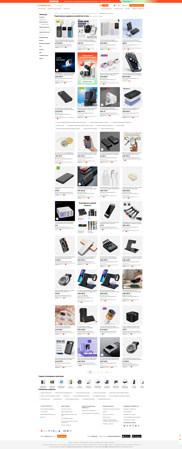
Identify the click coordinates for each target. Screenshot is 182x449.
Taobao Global (97, 442)
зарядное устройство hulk (46, 392)
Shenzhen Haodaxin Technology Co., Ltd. (109, 264)
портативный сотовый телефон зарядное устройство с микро (80, 125)
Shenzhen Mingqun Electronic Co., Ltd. (86, 48)
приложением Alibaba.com (114, 436)
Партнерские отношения (129, 419)
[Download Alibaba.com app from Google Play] (136, 436)
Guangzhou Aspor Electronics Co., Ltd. (63, 46)
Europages (111, 442)
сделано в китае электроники (100, 392)
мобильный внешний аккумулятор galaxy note (122, 122)
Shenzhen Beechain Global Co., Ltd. (85, 300)
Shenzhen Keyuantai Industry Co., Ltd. (63, 81)
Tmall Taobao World (84, 442)
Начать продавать (128, 411)
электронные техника (45, 399)
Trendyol (106, 442)
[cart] (119, 5)
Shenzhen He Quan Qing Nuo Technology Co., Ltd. (132, 48)
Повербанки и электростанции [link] (106, 13)
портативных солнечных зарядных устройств (119, 392)
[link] (180, 435)
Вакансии (43, 417)
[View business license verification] (104, 447)
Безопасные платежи (66, 409)
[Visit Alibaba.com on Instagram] (133, 426)
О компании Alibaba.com (46, 406)
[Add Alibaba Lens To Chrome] (61, 436)
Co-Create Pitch (44, 411)
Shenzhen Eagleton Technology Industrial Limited (132, 332)
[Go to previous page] (87, 372)
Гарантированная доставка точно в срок (69, 415)
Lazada (91, 442)
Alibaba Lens (48, 436)
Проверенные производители (89, 410)
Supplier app (94, 436)
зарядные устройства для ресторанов (105, 125)
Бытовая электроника (65, 13)
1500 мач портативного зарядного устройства (50, 395)
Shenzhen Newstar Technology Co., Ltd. (64, 162)
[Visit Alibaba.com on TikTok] (138, 426)
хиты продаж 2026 (58, 399)
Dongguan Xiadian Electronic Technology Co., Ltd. (65, 117)
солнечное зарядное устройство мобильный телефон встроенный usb (71, 122)
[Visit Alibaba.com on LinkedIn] (127, 426)
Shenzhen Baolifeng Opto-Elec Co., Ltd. (108, 160)
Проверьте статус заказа (129, 414)
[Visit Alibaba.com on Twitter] (130, 426)
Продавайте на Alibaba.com (130, 409)
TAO (102, 442)
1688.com (76, 442)
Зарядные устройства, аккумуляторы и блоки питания (84, 13)
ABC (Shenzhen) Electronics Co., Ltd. (130, 299)
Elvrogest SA (125, 79)
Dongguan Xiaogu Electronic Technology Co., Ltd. (110, 228)
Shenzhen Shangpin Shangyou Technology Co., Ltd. (132, 159)
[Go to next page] (110, 372)
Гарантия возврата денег (67, 411)
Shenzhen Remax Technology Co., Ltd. (130, 116)
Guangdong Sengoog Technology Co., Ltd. (109, 114)
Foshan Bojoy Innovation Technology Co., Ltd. (87, 116)
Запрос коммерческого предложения (90, 413)
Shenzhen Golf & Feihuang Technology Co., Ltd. (65, 193)
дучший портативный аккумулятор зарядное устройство (68, 128)
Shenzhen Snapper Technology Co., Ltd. (86, 160)
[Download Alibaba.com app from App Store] (126, 436)
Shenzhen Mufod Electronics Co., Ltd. (108, 48)
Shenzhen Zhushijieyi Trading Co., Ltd (108, 195)
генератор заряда (120, 125)
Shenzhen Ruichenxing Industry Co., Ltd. (86, 263)
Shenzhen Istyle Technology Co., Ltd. (85, 196)
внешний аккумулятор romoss (104, 399)
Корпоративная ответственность (48, 414)
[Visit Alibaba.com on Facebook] (124, 426)
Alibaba (56, 13)
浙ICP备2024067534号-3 (127, 446)
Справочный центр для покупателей (111, 409)
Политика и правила (66, 425)
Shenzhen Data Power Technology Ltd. (85, 332)
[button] (100, 5)
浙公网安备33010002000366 (114, 446)
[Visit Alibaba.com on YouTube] (136, 426)
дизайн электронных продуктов (90, 128)
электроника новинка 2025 (88, 399)
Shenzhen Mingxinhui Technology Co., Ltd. (109, 82)
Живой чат (105, 411)
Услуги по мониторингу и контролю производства (69, 422)
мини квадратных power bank (100, 395)
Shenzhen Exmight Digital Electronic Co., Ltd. (65, 263)
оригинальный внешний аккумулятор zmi (64, 392)
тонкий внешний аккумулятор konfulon (82, 395)
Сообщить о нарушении (108, 423)
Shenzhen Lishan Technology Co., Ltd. (130, 230)
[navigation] (46, 193)
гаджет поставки (60, 125)
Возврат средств (107, 417)
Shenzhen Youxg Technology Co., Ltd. (63, 296)
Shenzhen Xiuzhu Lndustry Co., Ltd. (130, 196)
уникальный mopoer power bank (83, 392)
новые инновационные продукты (72, 399)
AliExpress (70, 442)
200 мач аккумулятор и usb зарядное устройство (120, 395)
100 (107, 372)
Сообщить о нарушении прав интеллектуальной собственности (111, 420)
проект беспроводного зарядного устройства (99, 122)
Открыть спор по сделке (108, 414)
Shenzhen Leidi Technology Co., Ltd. (108, 299)
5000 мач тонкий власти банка (107, 128)
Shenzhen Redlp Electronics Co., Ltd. (108, 332)
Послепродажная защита (67, 418)
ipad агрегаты (67, 395)
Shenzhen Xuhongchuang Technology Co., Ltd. (65, 332)
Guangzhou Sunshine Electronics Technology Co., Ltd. (65, 228)
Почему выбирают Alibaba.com (48, 409)
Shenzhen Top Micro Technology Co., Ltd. (131, 264)
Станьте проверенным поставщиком (132, 417)
